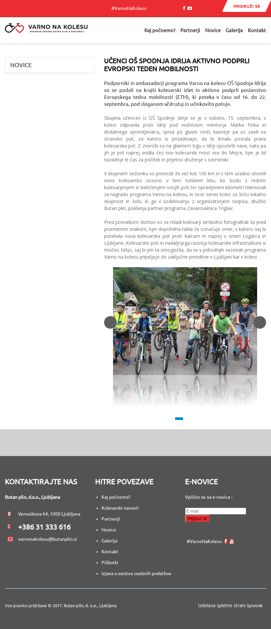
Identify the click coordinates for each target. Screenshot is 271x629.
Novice (108, 529)
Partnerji (110, 519)
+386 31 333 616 (44, 527)
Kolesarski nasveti (120, 508)
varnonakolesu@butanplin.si (47, 539)
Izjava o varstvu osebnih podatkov (136, 573)
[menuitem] (159, 30)
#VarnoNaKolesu (130, 8)
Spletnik (255, 605)
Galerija (109, 540)
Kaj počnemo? (116, 497)
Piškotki (109, 562)
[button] (185, 321)
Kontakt (109, 551)
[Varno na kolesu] (46, 30)
